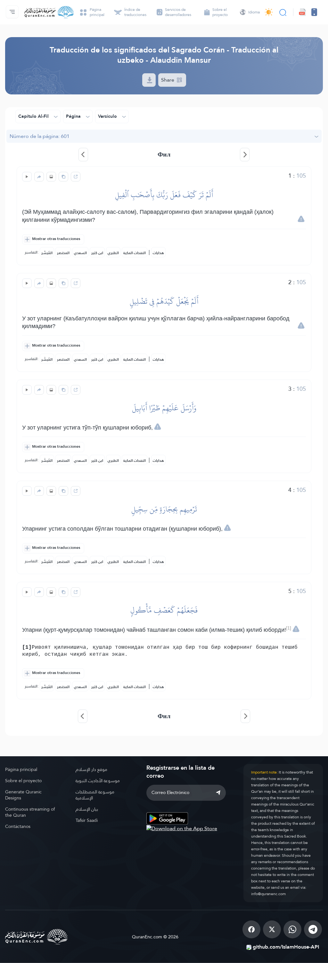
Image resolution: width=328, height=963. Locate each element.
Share (168, 79)
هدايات (158, 252)
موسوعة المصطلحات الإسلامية (95, 795)
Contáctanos (17, 826)
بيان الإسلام (87, 809)
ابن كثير (97, 252)
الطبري (113, 252)
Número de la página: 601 (40, 136)
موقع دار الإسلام (91, 769)
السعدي (80, 252)
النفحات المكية (134, 252)
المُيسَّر (47, 252)
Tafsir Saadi (87, 820)
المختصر (63, 252)
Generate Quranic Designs (23, 795)
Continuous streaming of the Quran (30, 812)
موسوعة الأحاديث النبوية (98, 780)
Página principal (21, 769)
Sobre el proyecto (23, 780)
